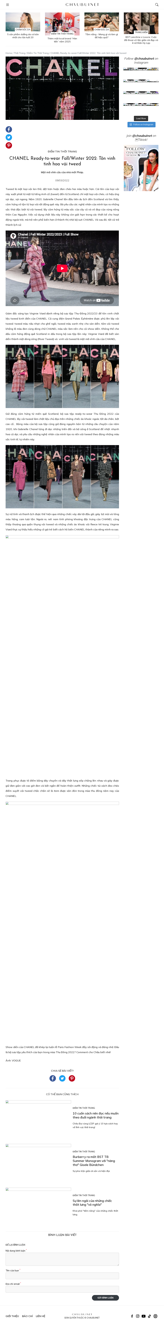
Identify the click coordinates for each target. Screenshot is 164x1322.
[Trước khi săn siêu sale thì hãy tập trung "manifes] (153, 109)
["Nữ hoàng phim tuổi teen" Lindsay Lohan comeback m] (129, 74)
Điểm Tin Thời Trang (62, 33)
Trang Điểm (141, 32)
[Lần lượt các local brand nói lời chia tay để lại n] (129, 97)
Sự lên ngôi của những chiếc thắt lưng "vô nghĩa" (92, 1203)
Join (139, 136)
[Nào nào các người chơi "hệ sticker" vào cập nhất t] (141, 85)
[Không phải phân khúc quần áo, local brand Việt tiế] (141, 74)
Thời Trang (19, 53)
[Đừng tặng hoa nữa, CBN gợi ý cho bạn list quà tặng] (141, 97)
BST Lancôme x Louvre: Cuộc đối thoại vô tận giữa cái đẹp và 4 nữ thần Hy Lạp (141, 40)
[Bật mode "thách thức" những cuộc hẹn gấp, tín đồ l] (141, 109)
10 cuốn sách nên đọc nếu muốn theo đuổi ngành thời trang (96, 1115)
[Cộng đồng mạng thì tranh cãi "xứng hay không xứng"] (153, 97)
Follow (139, 58)
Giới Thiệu (12, 1316)
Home (9, 53)
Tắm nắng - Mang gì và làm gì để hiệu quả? (101, 36)
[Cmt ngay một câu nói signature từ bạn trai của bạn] (153, 74)
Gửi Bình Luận (105, 1298)
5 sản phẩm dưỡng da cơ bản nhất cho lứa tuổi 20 (23, 36)
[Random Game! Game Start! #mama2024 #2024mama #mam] (153, 85)
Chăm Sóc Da (23, 29)
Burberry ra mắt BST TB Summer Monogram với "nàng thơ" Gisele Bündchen (94, 1161)
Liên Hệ (40, 1316)
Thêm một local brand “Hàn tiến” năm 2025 (62, 40)
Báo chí (27, 1316)
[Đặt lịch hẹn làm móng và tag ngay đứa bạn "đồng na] (129, 85)
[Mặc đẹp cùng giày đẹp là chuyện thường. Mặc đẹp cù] (129, 109)
